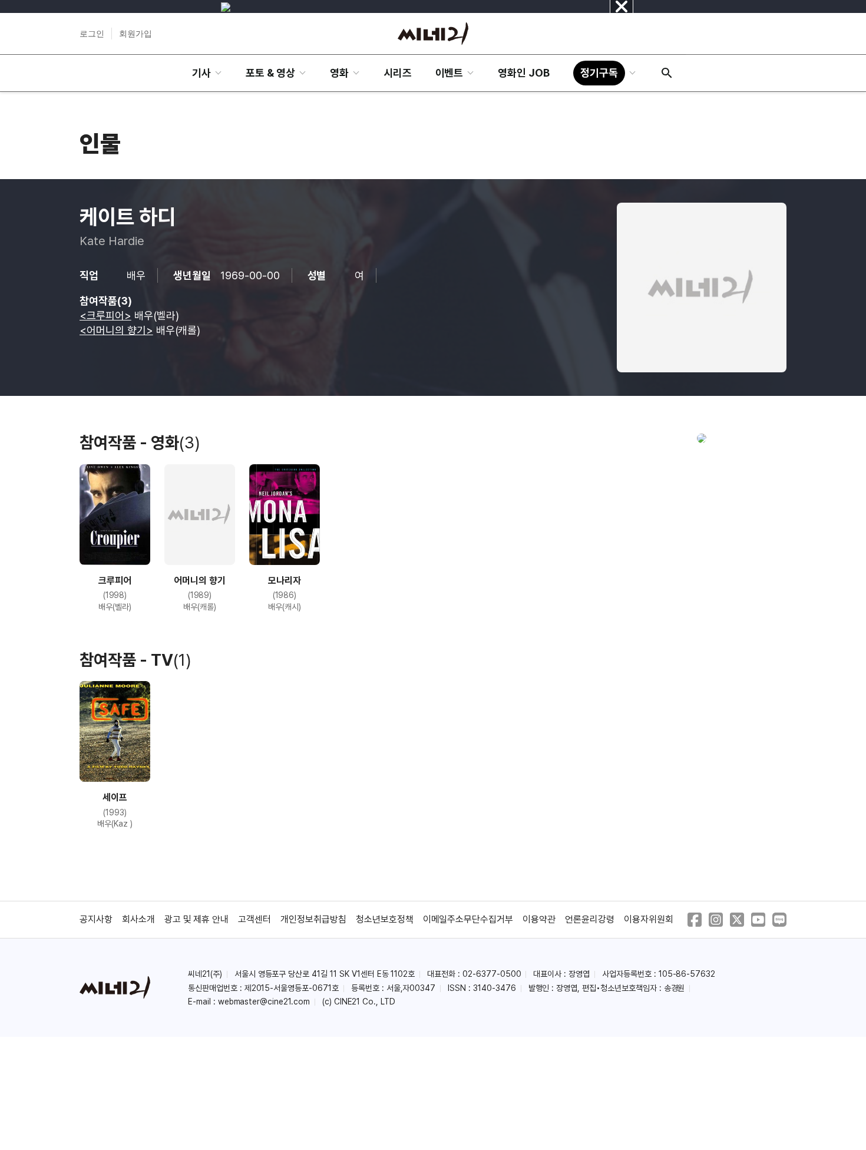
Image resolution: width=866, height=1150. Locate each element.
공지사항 (96, 919)
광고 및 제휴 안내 (196, 919)
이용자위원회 (648, 919)
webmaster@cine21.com (264, 1001)
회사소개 (138, 919)
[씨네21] (433, 33)
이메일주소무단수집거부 (468, 919)
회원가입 (135, 33)
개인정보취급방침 (313, 919)
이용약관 (539, 919)
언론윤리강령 (589, 919)
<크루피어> (105, 315)
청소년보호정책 (385, 919)
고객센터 (254, 919)
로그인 (92, 33)
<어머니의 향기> (116, 330)
